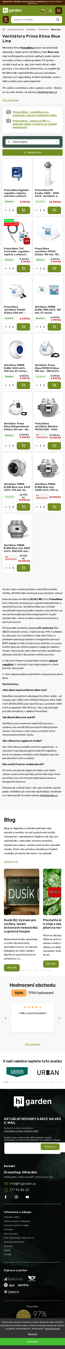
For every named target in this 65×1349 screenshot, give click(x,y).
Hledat (58, 19)
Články (7, 1250)
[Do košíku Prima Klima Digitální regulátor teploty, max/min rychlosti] (23, 210)
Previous (6, 1018)
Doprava (8, 1246)
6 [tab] (48, 970)
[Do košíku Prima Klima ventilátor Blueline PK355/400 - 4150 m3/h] (54, 445)
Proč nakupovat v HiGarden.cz (19, 1238)
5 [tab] (42, 970)
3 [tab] (29, 970)
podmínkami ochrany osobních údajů (21, 1131)
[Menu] (6, 19)
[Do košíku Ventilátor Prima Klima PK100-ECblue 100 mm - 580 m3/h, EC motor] (54, 385)
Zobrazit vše (11, 861)
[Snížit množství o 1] (6, 210)
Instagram (20, 1197)
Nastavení (32, 1334)
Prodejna (8, 1229)
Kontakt (7, 1254)
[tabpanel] (21, 920)
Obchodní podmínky (14, 1242)
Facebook (9, 1197)
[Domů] (3, 29)
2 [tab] (22, 970)
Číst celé (11, 967)
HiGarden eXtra (11, 1217)
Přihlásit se (50, 1147)
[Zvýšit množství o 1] (13, 210)
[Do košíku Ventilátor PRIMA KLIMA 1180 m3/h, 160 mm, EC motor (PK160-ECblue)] (54, 327)
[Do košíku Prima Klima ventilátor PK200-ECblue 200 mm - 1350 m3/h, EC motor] (23, 327)
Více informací (52, 1328)
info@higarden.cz (47, 92)
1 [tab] (15, 970)
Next (59, 1018)
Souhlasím (32, 1341)
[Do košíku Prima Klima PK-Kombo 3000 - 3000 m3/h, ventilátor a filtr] (54, 210)
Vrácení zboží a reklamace (17, 1221)
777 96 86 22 (19, 1190)
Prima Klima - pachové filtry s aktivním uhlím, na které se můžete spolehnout (35, 124)
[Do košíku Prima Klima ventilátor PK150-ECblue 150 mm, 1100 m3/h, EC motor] (54, 268)
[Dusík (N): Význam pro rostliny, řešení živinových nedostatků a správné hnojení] (21, 893)
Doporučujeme (20, 142)
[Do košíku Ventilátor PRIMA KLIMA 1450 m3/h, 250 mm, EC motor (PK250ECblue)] (23, 385)
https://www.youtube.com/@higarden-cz (28, 1197)
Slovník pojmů (11, 1233)
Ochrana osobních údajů (16, 1225)
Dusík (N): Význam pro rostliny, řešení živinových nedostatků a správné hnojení (21, 925)
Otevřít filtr (32, 152)
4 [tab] (35, 970)
